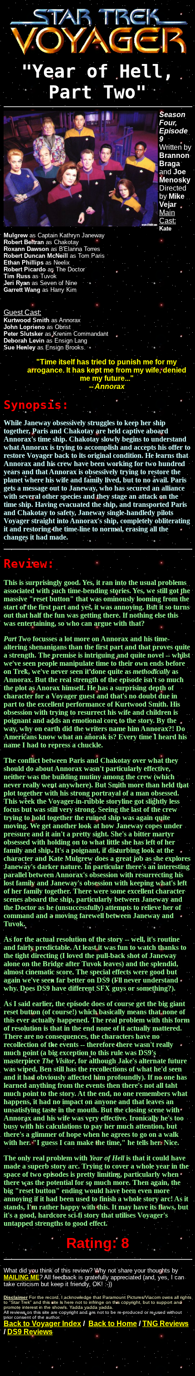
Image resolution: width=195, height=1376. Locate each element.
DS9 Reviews (30, 1332)
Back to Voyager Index (42, 1323)
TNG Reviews (165, 1323)
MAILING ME (21, 1277)
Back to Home (112, 1323)
